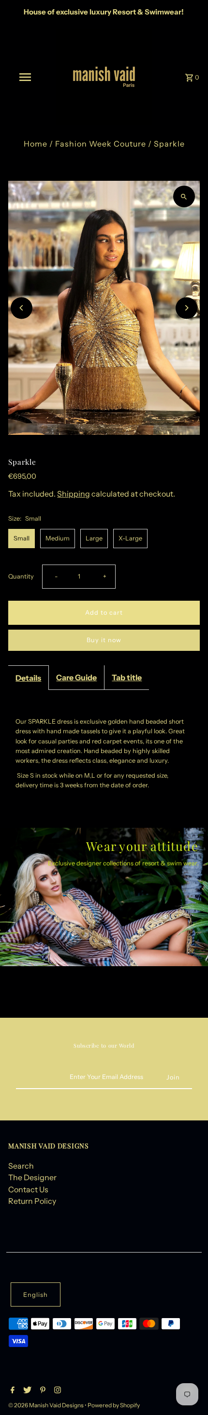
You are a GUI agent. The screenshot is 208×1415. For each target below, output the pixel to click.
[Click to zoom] (184, 196)
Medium (57, 538)
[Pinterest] (41, 1391)
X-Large (130, 538)
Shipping (73, 494)
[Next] (186, 308)
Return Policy (32, 1201)
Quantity (21, 576)
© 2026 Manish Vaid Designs (46, 1405)
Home (35, 143)
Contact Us (28, 1189)
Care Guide (76, 677)
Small (22, 538)
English (35, 1294)
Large (94, 538)
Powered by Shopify (114, 1405)
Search (21, 1166)
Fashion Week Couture (100, 143)
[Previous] (21, 308)
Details (28, 678)
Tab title (127, 677)
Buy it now (104, 640)
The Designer (32, 1177)
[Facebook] (11, 1391)
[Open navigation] (26, 77)
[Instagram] (56, 1391)
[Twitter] (26, 1391)
